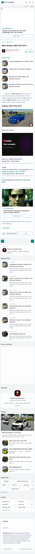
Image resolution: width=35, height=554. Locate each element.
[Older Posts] (2, 241)
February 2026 (6, 507)
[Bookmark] (4, 234)
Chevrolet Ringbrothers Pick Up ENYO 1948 (21, 61)
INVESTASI (26, 485)
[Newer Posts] (32, 241)
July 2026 (20, 501)
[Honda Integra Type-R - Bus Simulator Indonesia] (5, 309)
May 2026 (4, 504)
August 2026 (5, 501)
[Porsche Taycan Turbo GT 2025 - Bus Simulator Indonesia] (5, 295)
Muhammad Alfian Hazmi (14, 249)
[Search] (29, 2)
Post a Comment (12, 233)
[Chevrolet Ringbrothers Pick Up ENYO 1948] (5, 66)
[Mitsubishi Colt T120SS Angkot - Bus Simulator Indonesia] (5, 81)
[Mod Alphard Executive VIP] (5, 336)
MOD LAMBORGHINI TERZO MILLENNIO (20, 449)
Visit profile (17, 405)
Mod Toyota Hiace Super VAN (17, 441)
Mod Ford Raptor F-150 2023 (11, 432)
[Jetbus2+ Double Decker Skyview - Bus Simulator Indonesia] (5, 281)
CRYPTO (14, 485)
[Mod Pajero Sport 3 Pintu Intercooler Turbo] (5, 462)
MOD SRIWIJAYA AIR (15, 467)
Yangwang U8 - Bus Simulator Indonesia (20, 69)
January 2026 (21, 507)
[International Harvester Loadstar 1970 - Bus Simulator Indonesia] (5, 89)
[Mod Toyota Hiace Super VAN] (5, 445)
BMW (4, 485)
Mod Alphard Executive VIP (17, 334)
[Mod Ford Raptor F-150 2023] (17, 430)
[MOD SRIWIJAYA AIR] (5, 471)
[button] (29, 52)
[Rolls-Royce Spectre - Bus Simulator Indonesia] (5, 322)
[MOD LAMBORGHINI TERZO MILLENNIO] (5, 453)
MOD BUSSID (6, 228)
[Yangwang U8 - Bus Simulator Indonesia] (5, 73)
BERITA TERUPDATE (23, 481)
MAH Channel (8, 2)
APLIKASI (6, 481)
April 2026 (21, 504)
